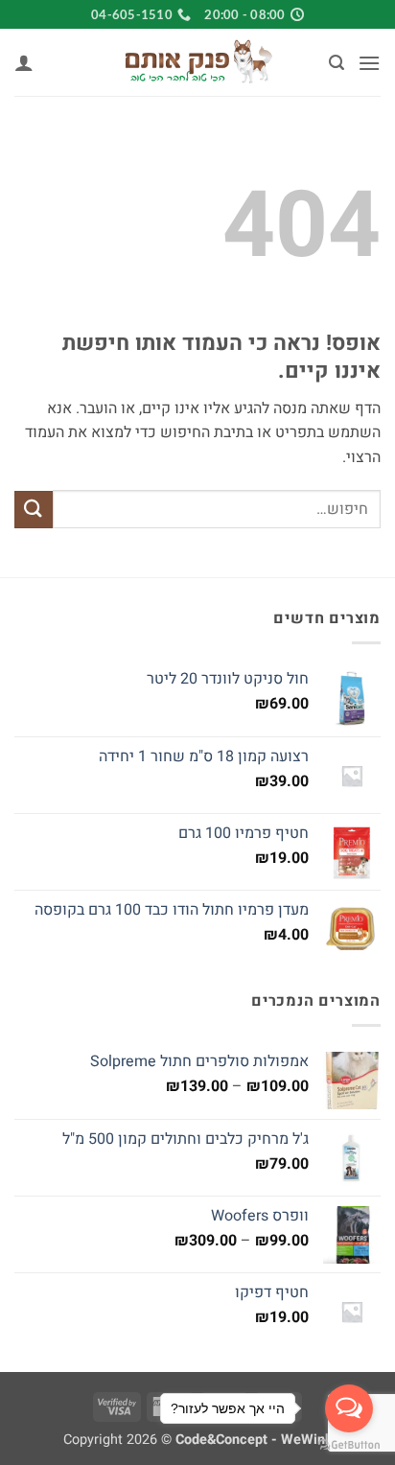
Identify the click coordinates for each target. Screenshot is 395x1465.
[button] (369, 62)
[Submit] (33, 509)
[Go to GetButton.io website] (349, 1445)
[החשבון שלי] (24, 62)
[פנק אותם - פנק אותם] (197, 62)
